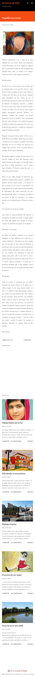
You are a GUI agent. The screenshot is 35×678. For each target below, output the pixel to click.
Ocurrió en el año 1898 (12, 625)
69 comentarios (16, 492)
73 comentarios (16, 542)
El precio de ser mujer (12, 575)
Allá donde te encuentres (13, 473)
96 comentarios (16, 441)
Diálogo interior (9, 524)
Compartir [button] (27, 340)
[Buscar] (28, 3)
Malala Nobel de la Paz (12, 422)
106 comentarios (16, 593)
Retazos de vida (11, 3)
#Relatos (10, 340)
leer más (30, 441)
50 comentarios (16, 644)
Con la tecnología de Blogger (18, 671)
